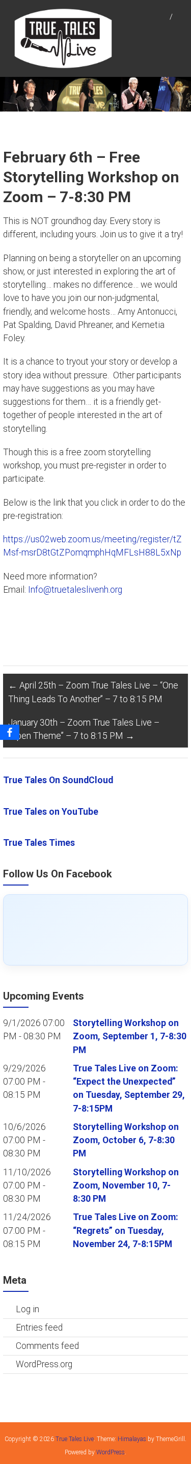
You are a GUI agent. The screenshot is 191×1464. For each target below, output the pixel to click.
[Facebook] (9, 732)
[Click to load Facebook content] (95, 929)
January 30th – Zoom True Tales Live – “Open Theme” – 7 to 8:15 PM (83, 729)
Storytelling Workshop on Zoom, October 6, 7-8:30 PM (126, 1140)
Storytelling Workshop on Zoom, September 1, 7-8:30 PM (129, 1036)
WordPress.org (44, 1364)
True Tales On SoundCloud (58, 780)
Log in (27, 1309)
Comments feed (47, 1346)
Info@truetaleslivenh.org (75, 590)
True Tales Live (75, 1439)
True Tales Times (39, 843)
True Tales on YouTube (50, 812)
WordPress (110, 1452)
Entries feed (39, 1327)
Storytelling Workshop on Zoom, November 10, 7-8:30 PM (126, 1185)
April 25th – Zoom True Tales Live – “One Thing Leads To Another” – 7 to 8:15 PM (93, 692)
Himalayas (132, 1439)
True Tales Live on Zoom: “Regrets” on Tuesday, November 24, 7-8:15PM (125, 1230)
